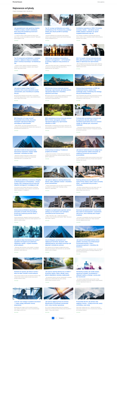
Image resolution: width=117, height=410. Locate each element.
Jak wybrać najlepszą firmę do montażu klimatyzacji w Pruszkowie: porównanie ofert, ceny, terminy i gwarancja (56, 303)
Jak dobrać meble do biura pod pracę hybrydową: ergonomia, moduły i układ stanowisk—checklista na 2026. (25, 151)
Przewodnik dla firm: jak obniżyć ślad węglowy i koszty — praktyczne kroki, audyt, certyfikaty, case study (89, 303)
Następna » (61, 318)
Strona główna (101, 2)
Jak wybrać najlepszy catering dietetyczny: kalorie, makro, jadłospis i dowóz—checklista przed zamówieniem (58, 181)
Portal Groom (17, 2)
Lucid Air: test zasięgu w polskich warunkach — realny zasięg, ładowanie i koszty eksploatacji (27, 303)
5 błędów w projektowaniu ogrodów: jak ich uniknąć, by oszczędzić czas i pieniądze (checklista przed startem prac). (58, 211)
